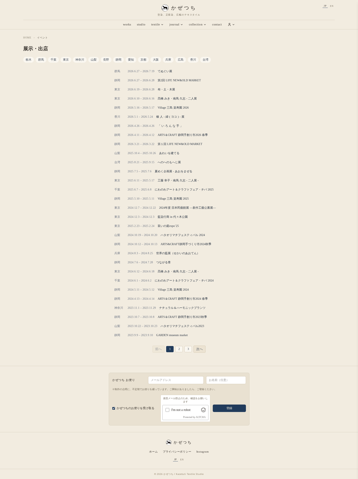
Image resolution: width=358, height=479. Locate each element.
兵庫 (168, 59)
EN (332, 6)
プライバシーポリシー (177, 451)
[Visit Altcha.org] (203, 410)
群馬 (41, 59)
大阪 (156, 59)
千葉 (53, 59)
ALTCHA (201, 417)
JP (325, 6)
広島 (181, 59)
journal (174, 24)
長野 (106, 59)
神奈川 (79, 59)
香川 (193, 59)
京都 (143, 59)
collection (196, 24)
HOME (27, 37)
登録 (229, 408)
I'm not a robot (180, 410)
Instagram (202, 451)
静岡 (118, 59)
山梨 (94, 59)
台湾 (205, 59)
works (127, 24)
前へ (158, 349)
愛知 (131, 59)
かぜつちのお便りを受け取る (135, 408)
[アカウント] (231, 24)
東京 (66, 59)
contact (217, 24)
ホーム (153, 451)
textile (155, 24)
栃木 (28, 59)
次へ (199, 349)
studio (141, 24)
